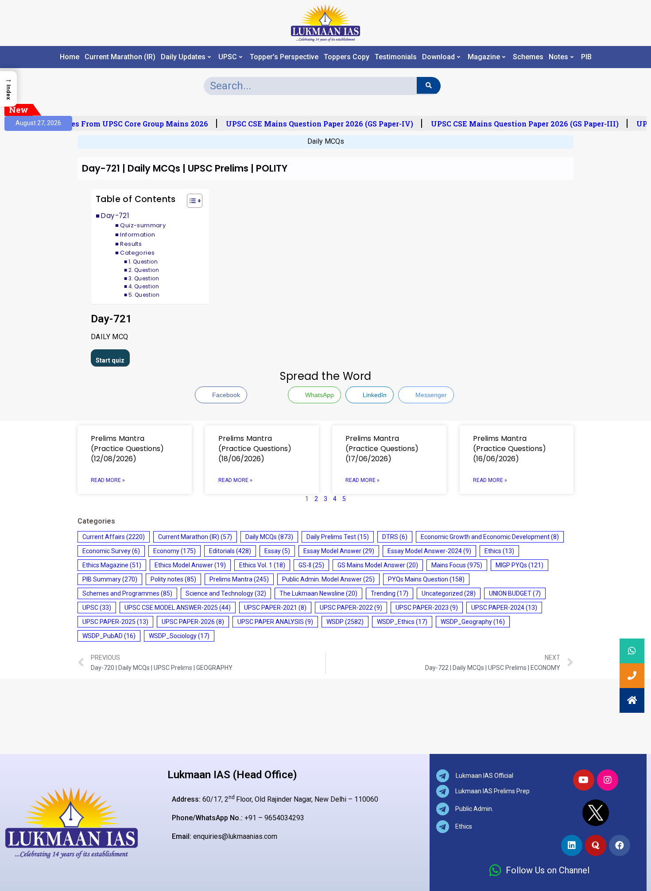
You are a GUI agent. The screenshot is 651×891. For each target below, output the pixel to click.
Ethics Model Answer (190, 565)
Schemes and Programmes (127, 593)
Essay (277, 550)
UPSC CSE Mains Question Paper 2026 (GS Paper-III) (521, 124)
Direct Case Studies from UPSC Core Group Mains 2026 (105, 124)
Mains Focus (456, 565)
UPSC (227, 57)
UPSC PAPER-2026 (193, 621)
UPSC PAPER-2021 (275, 607)
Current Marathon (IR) (120, 57)
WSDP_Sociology (179, 635)
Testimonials (396, 57)
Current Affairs (113, 536)
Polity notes (173, 579)
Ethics (499, 550)
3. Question (143, 278)
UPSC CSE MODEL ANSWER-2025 (177, 607)
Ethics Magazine (111, 565)
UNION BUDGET (515, 593)
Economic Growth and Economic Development (490, 536)
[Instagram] (607, 780)
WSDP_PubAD (109, 635)
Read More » (108, 480)
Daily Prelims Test (337, 536)
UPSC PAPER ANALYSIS (275, 621)
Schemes (528, 57)
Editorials (230, 550)
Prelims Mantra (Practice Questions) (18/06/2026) (254, 448)
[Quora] (595, 845)
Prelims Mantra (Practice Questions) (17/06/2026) (381, 448)
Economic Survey (111, 550)
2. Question (143, 270)
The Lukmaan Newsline (318, 593)
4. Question (143, 286)
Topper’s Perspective (284, 57)
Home (69, 57)
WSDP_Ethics (402, 621)
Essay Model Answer (338, 550)
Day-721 (115, 215)
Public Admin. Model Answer (328, 579)
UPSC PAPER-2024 (504, 607)
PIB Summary (109, 579)
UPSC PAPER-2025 (115, 621)
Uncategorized (449, 593)
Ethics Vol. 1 (262, 565)
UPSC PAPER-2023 (426, 607)
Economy (174, 550)
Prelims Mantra (239, 579)
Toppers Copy (346, 57)
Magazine (484, 57)
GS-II (311, 565)
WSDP (345, 621)
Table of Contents (136, 199)
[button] (190, 201)
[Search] (428, 85)
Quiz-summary (143, 225)
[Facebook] (619, 845)
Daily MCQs (325, 141)
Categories (137, 253)
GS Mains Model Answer (377, 565)
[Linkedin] (571, 845)
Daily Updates (183, 57)
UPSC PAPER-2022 (351, 607)
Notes (558, 57)
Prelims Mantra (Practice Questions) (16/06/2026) (509, 448)
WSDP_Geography (473, 621)
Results (131, 244)
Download (438, 57)
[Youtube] (583, 780)
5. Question (143, 294)
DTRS (394, 536)
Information (137, 234)
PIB (586, 57)
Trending (389, 593)
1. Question (143, 261)
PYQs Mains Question (426, 579)
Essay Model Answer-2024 (429, 550)
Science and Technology (226, 593)
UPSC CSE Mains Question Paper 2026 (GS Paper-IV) (315, 124)
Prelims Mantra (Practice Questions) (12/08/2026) (127, 448)
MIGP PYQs (519, 565)
